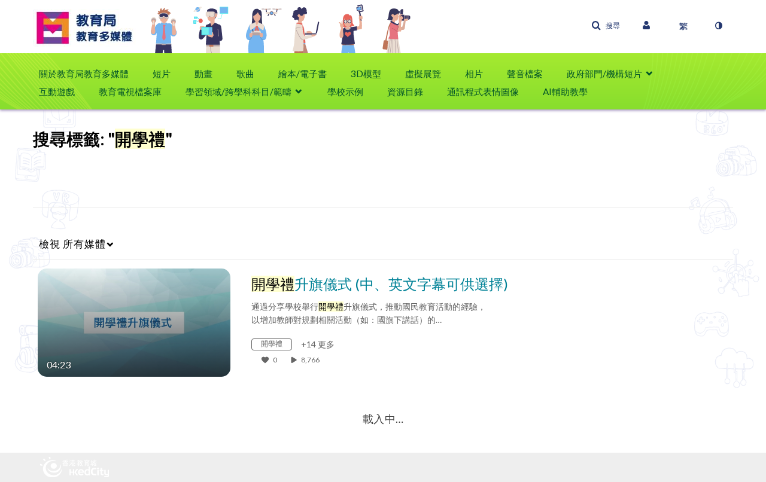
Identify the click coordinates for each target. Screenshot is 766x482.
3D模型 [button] (366, 73)
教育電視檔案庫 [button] (130, 91)
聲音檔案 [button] (525, 73)
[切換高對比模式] (718, 25)
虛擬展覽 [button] (423, 73)
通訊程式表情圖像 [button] (483, 91)
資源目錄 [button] (405, 91)
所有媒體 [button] (72, 243)
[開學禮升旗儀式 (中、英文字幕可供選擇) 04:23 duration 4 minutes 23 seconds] (134, 321)
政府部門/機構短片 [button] (604, 73)
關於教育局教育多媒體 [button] (84, 73)
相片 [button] (474, 73)
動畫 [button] (203, 73)
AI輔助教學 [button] (565, 91)
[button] (605, 25)
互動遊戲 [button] (57, 91)
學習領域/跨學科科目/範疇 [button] (238, 91)
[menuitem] (90, 74)
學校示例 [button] (345, 91)
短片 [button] (162, 73)
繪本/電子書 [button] (302, 73)
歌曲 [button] (245, 73)
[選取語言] (683, 25)
